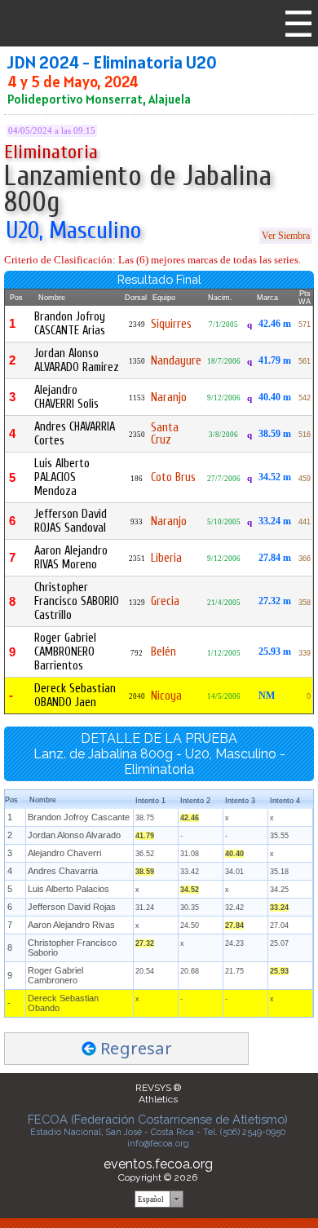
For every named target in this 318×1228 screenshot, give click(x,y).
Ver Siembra (286, 235)
